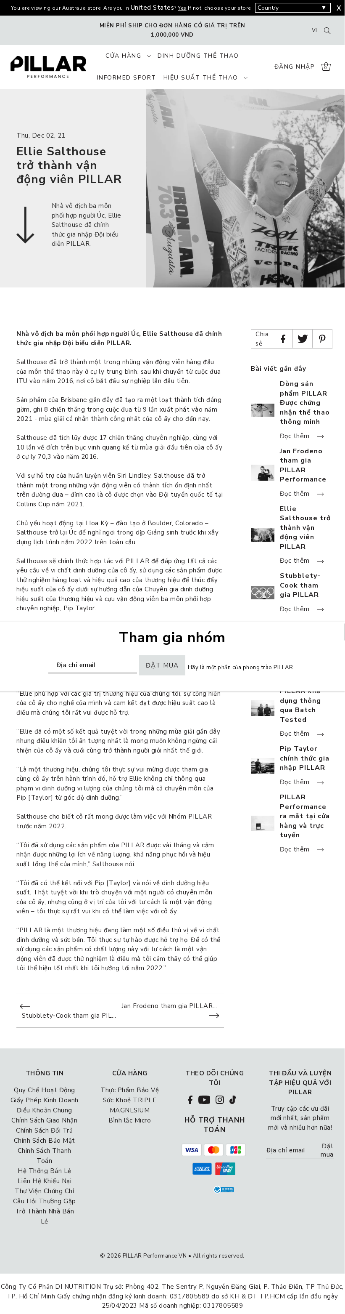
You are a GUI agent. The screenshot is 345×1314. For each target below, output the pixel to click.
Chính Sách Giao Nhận (44, 1120)
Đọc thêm (296, 436)
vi (314, 30)
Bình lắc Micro (129, 1120)
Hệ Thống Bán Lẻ (44, 1171)
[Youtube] (204, 1099)
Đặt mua (327, 1150)
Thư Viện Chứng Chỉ (44, 1191)
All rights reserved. (219, 1256)
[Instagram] (220, 1099)
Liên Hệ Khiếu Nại (45, 1181)
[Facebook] (190, 1099)
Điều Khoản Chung (44, 1110)
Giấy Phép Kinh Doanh (45, 1100)
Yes (182, 8)
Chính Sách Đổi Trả (44, 1130)
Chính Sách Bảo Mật (44, 1140)
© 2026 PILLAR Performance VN (143, 1256)
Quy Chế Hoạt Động (44, 1090)
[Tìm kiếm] (327, 30)
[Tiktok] (232, 1099)
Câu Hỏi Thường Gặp (44, 1201)
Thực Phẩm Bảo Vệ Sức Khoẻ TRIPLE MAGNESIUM (129, 1100)
